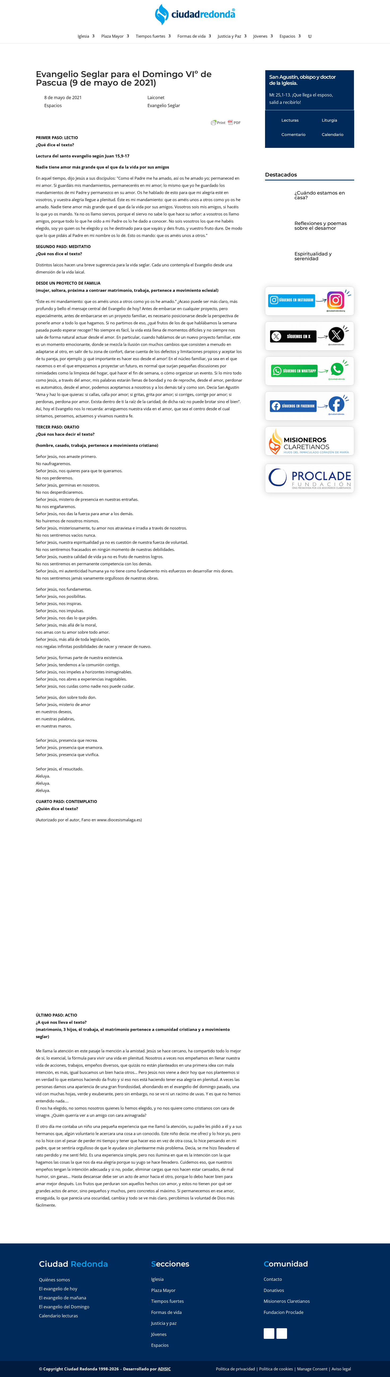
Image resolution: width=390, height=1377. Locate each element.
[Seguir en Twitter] (281, 1333)
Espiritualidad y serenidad (313, 256)
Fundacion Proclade (284, 1312)
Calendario (333, 134)
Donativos (274, 1290)
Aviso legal (341, 1368)
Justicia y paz (164, 1323)
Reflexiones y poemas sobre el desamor (320, 225)
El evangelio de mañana (62, 1298)
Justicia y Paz (229, 36)
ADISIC (164, 1368)
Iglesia (83, 36)
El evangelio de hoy (58, 1289)
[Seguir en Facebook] (269, 1333)
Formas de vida (191, 36)
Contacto (273, 1279)
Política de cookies (276, 1368)
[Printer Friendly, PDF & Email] (225, 123)
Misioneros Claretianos (287, 1301)
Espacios (287, 36)
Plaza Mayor (112, 36)
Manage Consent (312, 1368)
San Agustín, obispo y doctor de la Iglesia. (302, 80)
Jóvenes (260, 36)
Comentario (293, 134)
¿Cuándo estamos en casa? (319, 195)
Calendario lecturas (58, 1316)
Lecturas (290, 120)
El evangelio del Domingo (64, 1307)
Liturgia (329, 120)
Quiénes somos (54, 1280)
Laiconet (156, 97)
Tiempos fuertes (150, 36)
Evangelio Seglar (164, 105)
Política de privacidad (235, 1368)
